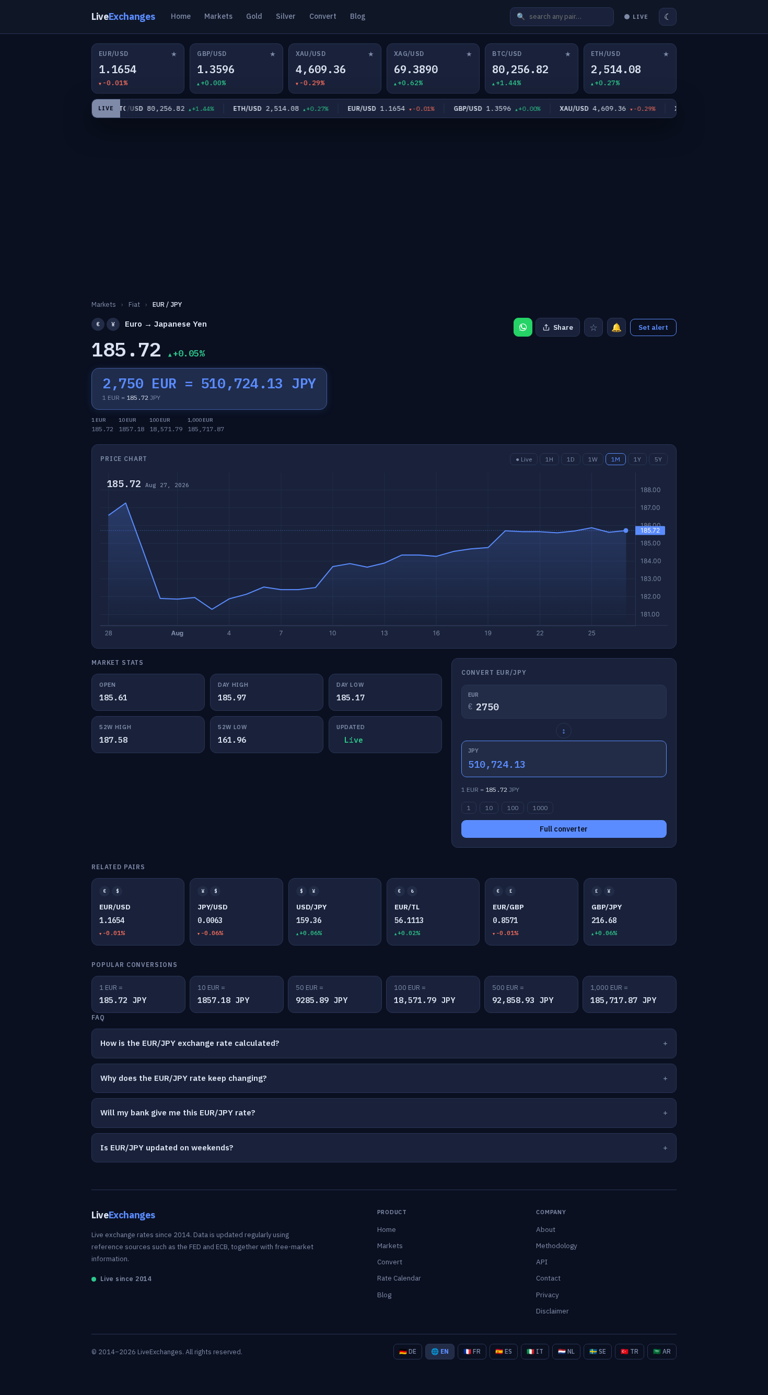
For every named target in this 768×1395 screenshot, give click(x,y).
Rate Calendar (399, 1278)
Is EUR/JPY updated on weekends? (167, 1147)
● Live (524, 459)
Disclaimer (552, 1311)
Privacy (547, 1294)
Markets (218, 16)
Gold (254, 16)
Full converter (564, 829)
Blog (358, 16)
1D (571, 459)
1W (593, 459)
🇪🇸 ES (503, 1351)
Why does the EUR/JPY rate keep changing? (183, 1078)
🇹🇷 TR (629, 1351)
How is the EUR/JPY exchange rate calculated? (190, 1043)
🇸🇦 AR (662, 1351)
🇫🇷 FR (472, 1351)
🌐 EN (440, 1351)
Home (181, 16)
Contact (548, 1278)
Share (563, 327)
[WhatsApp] (523, 327)
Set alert (653, 327)
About (545, 1229)
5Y (658, 459)
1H (549, 459)
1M (615, 459)
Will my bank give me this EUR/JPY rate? (177, 1112)
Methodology (556, 1245)
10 (489, 808)
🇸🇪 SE (597, 1351)
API (542, 1261)
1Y (637, 459)
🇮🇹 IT (535, 1351)
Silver (286, 16)
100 (512, 808)
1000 (540, 808)
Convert (322, 16)
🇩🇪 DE (407, 1351)
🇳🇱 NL (566, 1351)
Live (123, 16)
